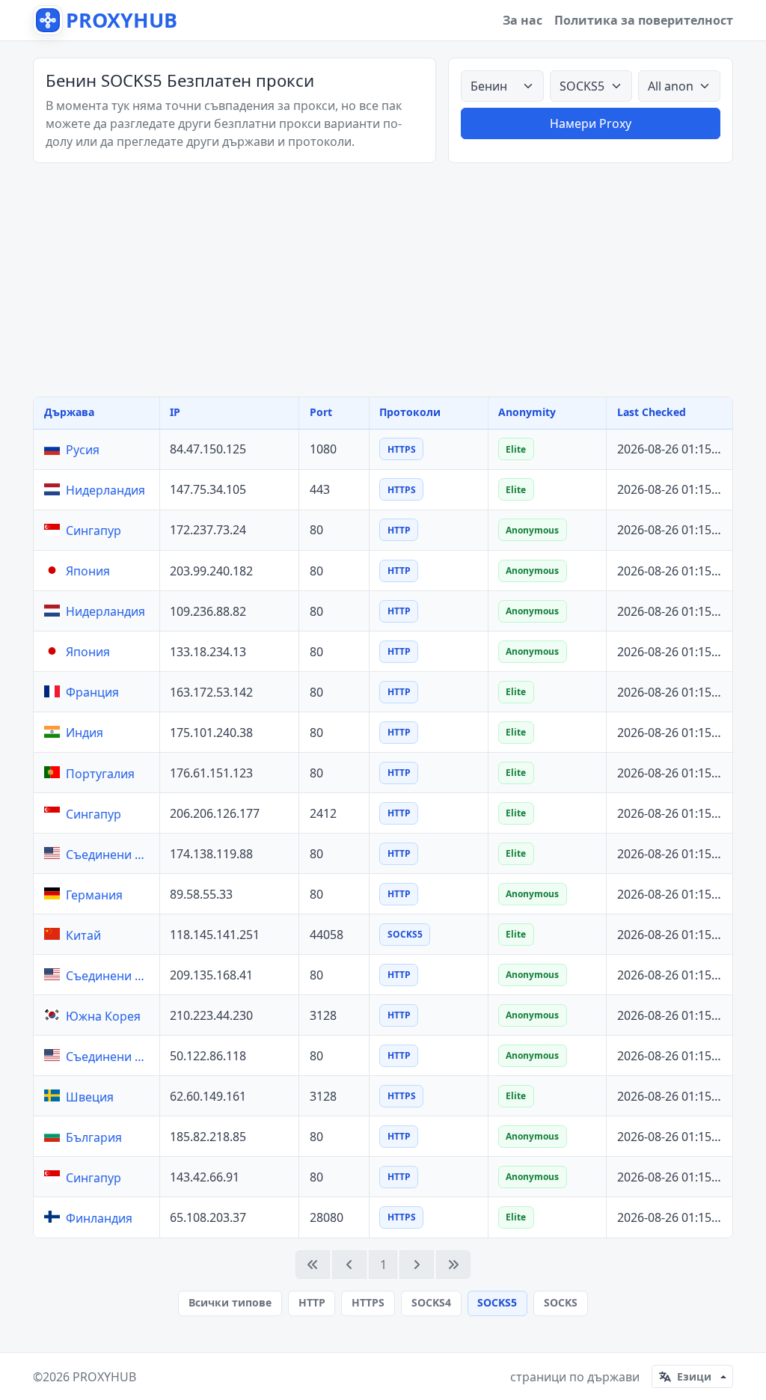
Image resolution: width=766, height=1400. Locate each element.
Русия (82, 449)
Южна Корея (103, 1016)
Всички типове (230, 1302)
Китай (83, 935)
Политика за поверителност (643, 20)
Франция (92, 692)
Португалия (100, 773)
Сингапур (93, 530)
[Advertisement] (383, 280)
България (94, 1137)
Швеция (90, 1097)
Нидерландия (105, 490)
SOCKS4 (431, 1302)
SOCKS (560, 1302)
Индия (84, 732)
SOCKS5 (497, 1302)
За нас (522, 20)
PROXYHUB (104, 1377)
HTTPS (368, 1302)
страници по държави (575, 1377)
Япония (88, 571)
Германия (94, 895)
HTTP (311, 1302)
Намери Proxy (590, 123)
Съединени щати (109, 854)
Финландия (99, 1218)
